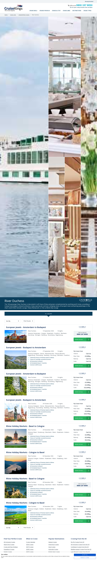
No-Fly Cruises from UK (77, 542)
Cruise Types (87, 10)
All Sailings (48, 313)
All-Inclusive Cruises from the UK (80, 544)
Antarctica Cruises (53, 544)
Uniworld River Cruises (23, 15)
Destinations (76, 10)
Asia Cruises (51, 547)
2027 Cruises (29, 547)
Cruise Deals (33, 10)
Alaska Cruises (52, 542)
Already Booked (89, 1)
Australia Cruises (53, 549)
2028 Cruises (29, 549)
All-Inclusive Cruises (9, 542)
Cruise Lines (66, 10)
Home (6, 15)
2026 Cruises (29, 544)
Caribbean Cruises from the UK (80, 547)
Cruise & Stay (56, 10)
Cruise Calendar (30, 542)
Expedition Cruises (9, 549)
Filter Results (27, 321)
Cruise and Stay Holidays (11, 547)
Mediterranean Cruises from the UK (81, 549)
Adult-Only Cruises (9, 544)
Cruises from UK (44, 10)
